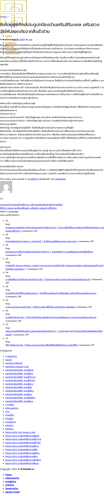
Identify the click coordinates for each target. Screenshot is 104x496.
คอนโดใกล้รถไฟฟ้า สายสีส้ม (18, 387)
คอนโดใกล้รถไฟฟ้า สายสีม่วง (19, 384)
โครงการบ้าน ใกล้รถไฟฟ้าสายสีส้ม (21, 449)
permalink (60, 179)
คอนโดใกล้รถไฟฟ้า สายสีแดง (19, 401)
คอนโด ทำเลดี (12, 492)
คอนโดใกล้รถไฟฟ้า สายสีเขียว (19, 391)
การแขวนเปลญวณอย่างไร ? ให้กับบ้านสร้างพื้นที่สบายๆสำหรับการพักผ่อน (40, 307)
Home (8, 36)
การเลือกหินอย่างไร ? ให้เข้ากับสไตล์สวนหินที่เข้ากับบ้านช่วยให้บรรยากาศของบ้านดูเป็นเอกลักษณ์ (50, 317)
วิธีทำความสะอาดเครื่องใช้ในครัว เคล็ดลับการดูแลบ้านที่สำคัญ (28, 208)
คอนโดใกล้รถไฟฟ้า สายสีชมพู (19, 370)
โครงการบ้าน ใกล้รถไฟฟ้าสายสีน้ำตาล (23, 439)
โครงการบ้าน (11, 488)
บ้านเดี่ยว (9, 415)
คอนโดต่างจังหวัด (13, 363)
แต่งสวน (9, 429)
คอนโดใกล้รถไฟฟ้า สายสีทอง (19, 373)
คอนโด (8, 360)
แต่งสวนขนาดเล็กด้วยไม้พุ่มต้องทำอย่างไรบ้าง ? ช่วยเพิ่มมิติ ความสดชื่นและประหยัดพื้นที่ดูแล (49, 251)
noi (30, 39)
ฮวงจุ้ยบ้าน (10, 43)
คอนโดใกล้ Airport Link (17, 366)
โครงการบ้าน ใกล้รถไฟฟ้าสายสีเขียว (22, 453)
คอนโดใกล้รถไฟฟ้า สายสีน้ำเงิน (20, 380)
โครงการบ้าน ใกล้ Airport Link (20, 432)
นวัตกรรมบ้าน (11, 408)
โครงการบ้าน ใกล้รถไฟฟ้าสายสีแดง (22, 463)
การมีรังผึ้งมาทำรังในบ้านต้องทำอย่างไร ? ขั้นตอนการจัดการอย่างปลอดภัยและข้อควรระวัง (47, 279)
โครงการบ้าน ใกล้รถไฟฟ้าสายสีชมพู (22, 436)
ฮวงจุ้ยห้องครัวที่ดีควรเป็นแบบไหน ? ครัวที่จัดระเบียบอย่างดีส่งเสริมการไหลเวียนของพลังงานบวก (50, 293)
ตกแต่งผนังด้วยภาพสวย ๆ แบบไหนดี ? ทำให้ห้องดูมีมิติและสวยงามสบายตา (41, 241)
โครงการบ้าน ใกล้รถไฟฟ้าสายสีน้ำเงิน (23, 442)
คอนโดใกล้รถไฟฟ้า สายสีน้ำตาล (20, 377)
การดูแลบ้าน (11, 356)
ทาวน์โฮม (9, 404)
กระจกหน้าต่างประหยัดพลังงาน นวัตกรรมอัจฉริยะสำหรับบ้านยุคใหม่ (31, 204)
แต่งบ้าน (9, 425)
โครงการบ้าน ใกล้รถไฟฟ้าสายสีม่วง (22, 446)
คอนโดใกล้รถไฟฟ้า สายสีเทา (18, 394)
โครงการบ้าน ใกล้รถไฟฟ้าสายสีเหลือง (23, 460)
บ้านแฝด (9, 418)
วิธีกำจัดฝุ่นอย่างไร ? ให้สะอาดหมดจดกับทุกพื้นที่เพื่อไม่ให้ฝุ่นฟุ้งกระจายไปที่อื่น (41, 345)
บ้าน (7, 411)
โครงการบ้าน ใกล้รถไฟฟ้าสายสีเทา (21, 456)
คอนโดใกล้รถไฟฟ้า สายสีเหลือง (20, 397)
